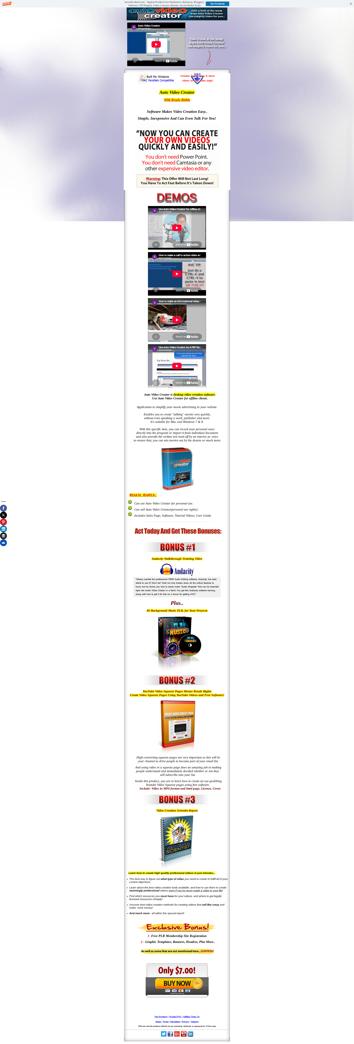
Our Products (217, 3)
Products (163, 1017)
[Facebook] (3, 508)
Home (158, 1021)
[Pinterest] (3, 522)
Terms (166, 1021)
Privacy (185, 1021)
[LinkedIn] (3, 528)
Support (195, 1021)
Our (157, 1017)
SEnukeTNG (175, 1017)
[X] (3, 515)
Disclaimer (175, 1021)
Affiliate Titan (189, 1017)
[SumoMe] (3, 542)
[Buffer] (3, 535)
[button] (177, 3)
